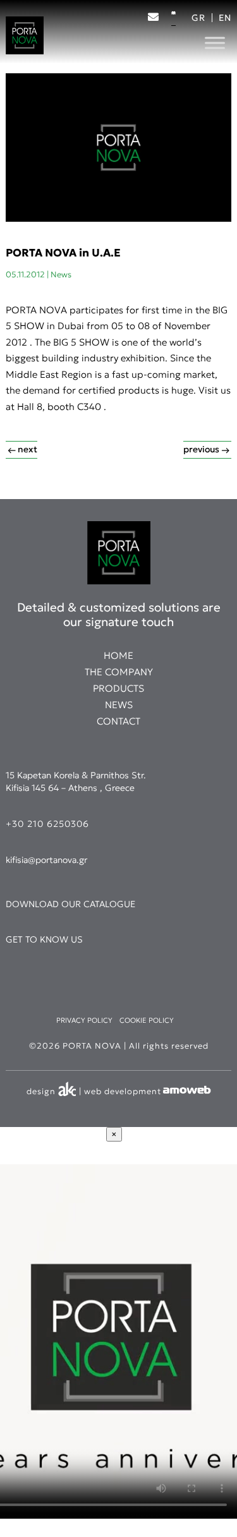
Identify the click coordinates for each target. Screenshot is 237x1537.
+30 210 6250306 (47, 823)
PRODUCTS (118, 688)
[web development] (186, 1091)
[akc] (67, 1092)
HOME (118, 655)
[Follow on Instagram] (121, 40)
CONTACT (118, 721)
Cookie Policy (146, 1020)
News (61, 274)
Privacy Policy (84, 1020)
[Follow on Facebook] (95, 40)
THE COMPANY (119, 672)
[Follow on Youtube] (146, 40)
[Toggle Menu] (215, 43)
